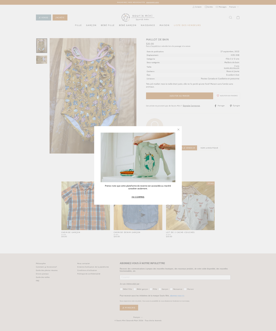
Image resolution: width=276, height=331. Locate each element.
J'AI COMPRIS (138, 197)
